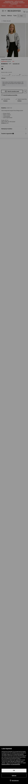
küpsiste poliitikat (6, 764)
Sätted (14, 775)
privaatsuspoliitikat (15, 764)
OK (14, 770)
